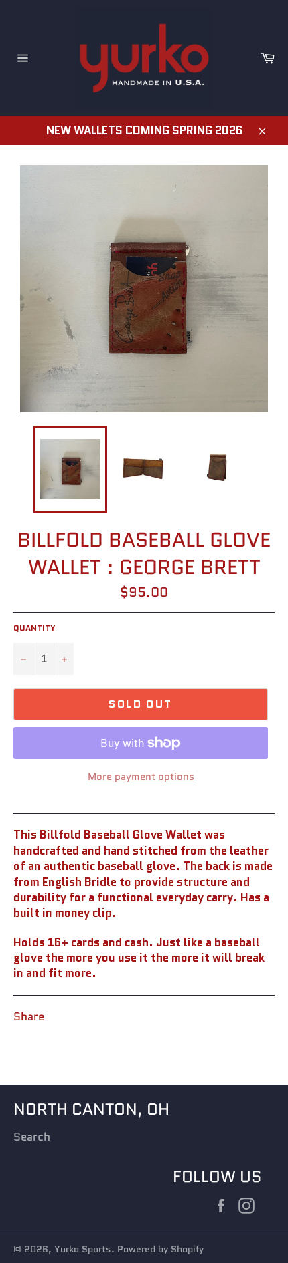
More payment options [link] (141, 777)
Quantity (34, 628)
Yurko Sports (82, 1249)
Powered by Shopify (160, 1249)
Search (31, 1137)
